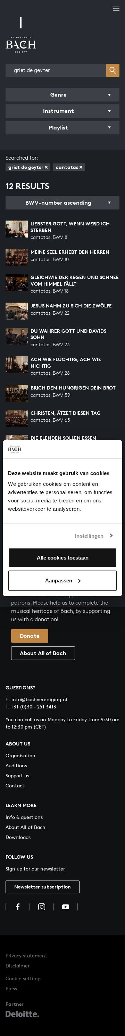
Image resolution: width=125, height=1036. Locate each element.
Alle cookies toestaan (63, 558)
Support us (17, 775)
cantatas (67, 167)
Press (11, 988)
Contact (15, 785)
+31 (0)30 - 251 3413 (31, 706)
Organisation (20, 755)
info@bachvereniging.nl (36, 699)
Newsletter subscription (42, 887)
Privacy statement (26, 955)
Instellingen (89, 535)
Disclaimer (18, 965)
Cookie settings (23, 978)
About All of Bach (43, 653)
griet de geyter (25, 167)
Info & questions (24, 817)
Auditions (16, 765)
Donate (30, 635)
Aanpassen (58, 580)
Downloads (18, 837)
